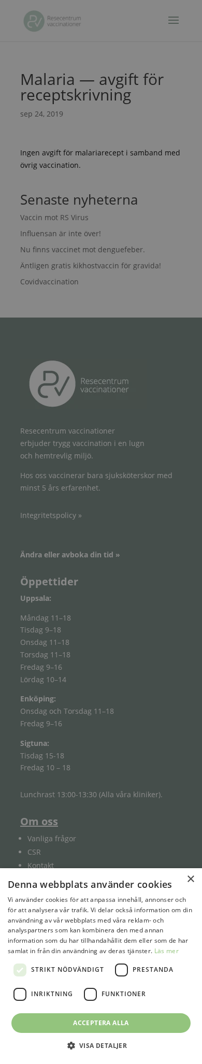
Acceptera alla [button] (101, 1022)
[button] (101, 1046)
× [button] (190, 879)
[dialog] (101, 532)
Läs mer (166, 950)
